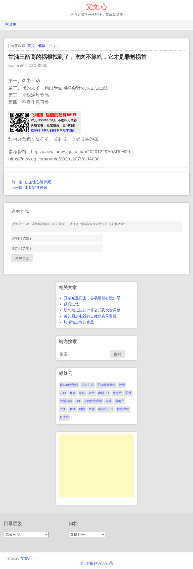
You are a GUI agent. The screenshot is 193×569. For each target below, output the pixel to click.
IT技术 (64, 417)
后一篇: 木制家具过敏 (29, 187)
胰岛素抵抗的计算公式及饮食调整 (92, 310)
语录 (128, 393)
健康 (42, 45)
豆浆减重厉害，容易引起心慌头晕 (92, 298)
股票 (122, 385)
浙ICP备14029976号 (96, 563)
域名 (82, 393)
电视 (109, 401)
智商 (73, 409)
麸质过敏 (71, 304)
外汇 (63, 409)
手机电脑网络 (106, 385)
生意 (92, 409)
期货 (91, 393)
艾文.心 (96, 7)
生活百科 (66, 401)
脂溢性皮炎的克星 (79, 322)
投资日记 (88, 385)
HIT (78, 401)
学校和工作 (105, 409)
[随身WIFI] (44, 132)
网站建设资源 (69, 385)
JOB (63, 393)
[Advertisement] (96, 465)
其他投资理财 (93, 401)
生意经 (117, 393)
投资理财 (123, 409)
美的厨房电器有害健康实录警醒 (90, 316)
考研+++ (103, 393)
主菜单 (10, 24)
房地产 (119, 401)
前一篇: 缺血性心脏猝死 (31, 182)
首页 (31, 45)
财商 (82, 409)
